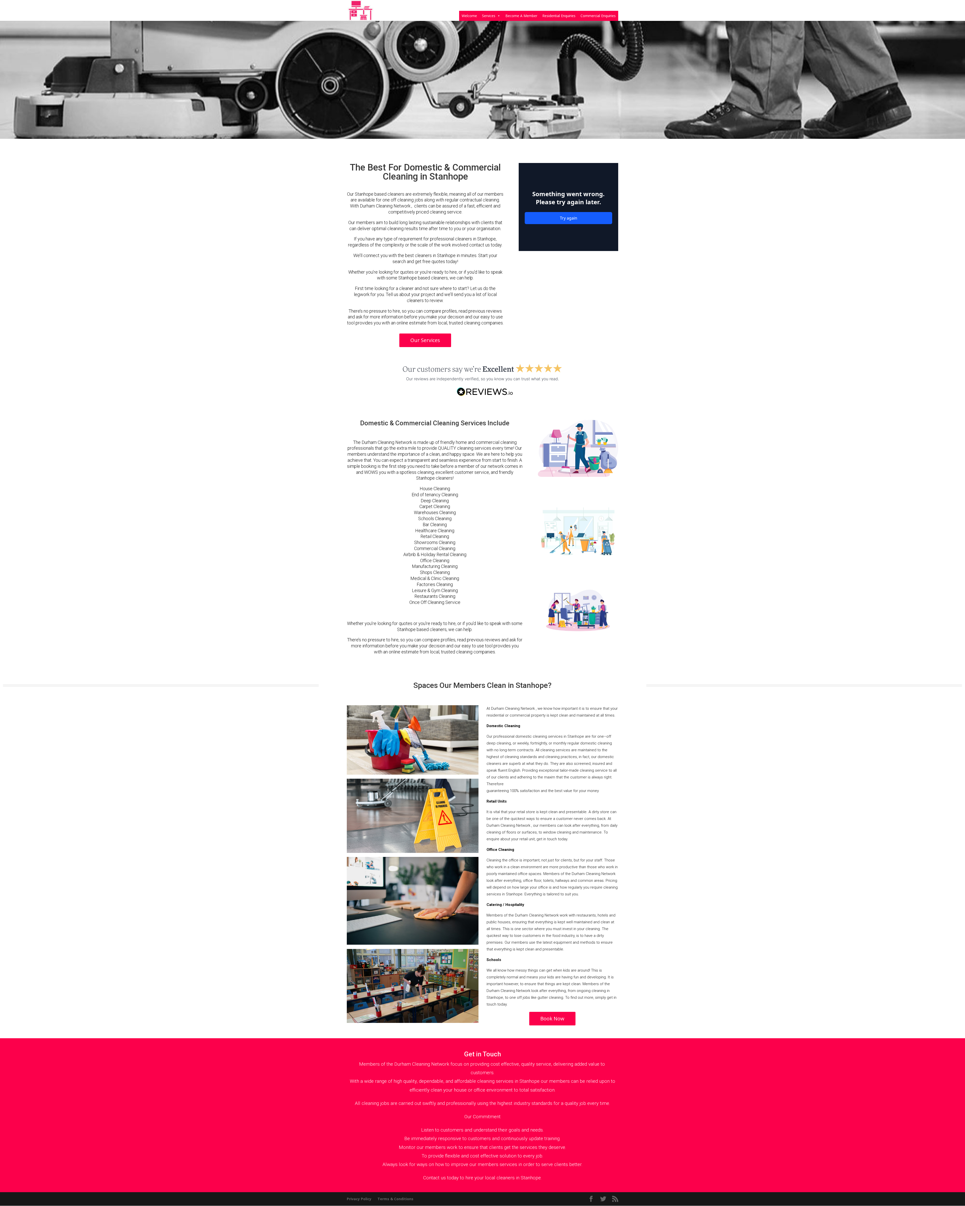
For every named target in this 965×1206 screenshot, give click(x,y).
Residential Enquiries (558, 15)
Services (488, 15)
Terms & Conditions (395, 1198)
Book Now (552, 1018)
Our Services (425, 340)
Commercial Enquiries (598, 15)
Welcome (469, 15)
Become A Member (521, 15)
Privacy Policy (359, 1198)
